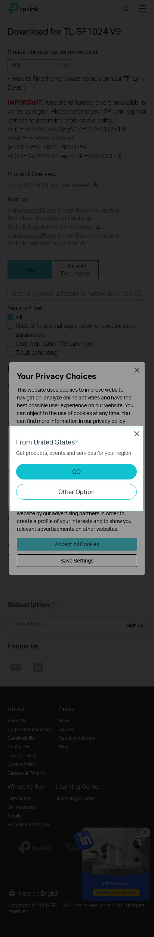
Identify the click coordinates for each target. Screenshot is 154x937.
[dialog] (77, 468)
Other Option (76, 491)
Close (137, 434)
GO (76, 471)
